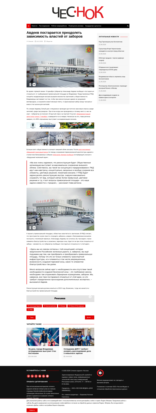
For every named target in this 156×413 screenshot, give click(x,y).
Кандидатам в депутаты (93, 26)
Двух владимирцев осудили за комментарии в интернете (109, 96)
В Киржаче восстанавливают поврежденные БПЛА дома (108, 68)
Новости (34, 26)
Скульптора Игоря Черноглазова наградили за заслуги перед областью (111, 50)
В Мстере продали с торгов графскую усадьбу (111, 59)
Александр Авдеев (35, 306)
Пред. (32, 317)
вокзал (63, 306)
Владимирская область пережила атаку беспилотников (112, 78)
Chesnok (30, 41)
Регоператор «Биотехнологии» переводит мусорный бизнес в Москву (113, 87)
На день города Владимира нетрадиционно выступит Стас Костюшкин (42, 351)
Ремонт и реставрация (77, 306)
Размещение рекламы (76, 26)
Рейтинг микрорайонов (59, 26)
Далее (89, 317)
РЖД (31, 309)
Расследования (44, 26)
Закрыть (32, 410)
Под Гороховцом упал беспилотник (110, 42)
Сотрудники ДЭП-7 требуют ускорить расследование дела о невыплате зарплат (77, 351)
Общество (49, 41)
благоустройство (51, 306)
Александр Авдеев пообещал (63, 155)
